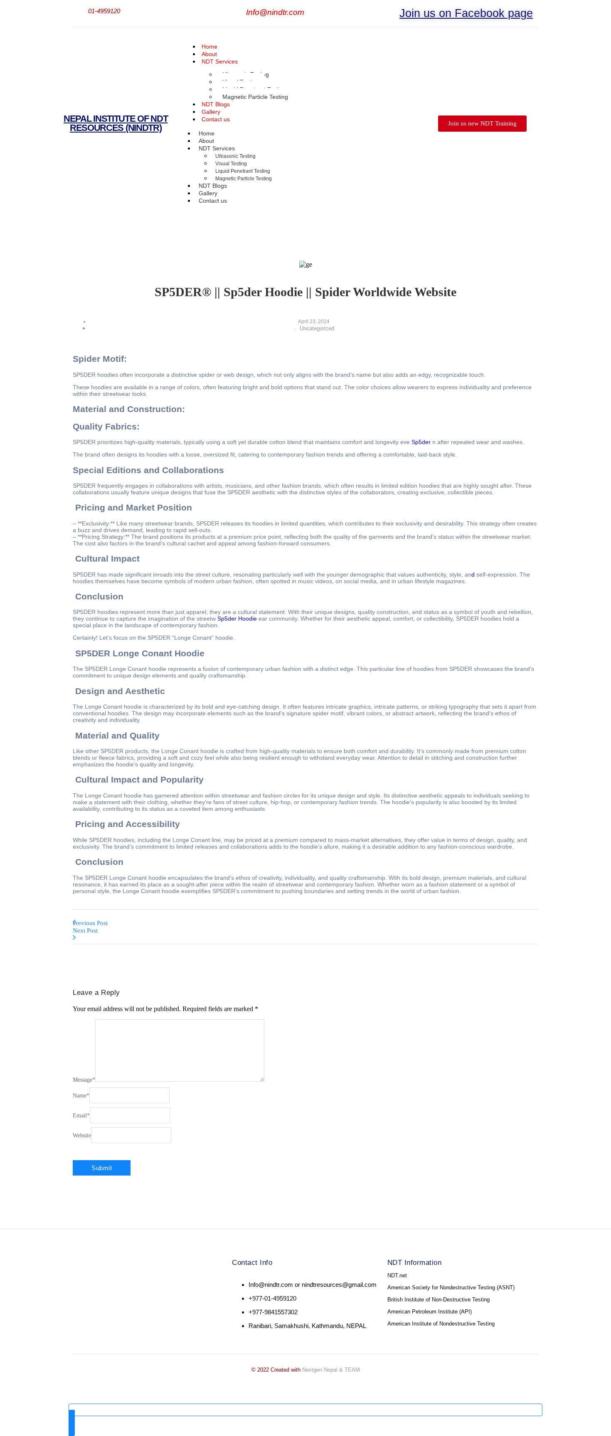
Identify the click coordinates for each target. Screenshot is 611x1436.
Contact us (216, 119)
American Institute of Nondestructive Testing (441, 1324)
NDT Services (220, 61)
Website (82, 1135)
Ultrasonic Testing (235, 156)
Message (84, 1080)
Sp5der (421, 442)
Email (81, 1115)
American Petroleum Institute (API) (429, 1311)
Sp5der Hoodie (238, 618)
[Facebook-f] (87, 1285)
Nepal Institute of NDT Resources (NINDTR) (116, 123)
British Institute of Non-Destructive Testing (438, 1299)
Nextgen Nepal (320, 1370)
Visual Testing (231, 164)
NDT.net (397, 1275)
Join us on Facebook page (466, 13)
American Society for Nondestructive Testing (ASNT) (451, 1287)
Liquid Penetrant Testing (242, 171)
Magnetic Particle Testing (255, 96)
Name (81, 1095)
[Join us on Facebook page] (394, 10)
